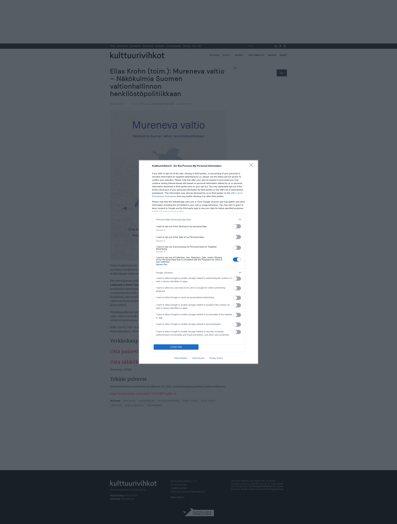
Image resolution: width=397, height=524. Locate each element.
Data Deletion (181, 358)
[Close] (252, 166)
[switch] (237, 226)
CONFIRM (176, 347)
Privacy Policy (216, 358)
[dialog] (198, 262)
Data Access (198, 358)
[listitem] (198, 219)
